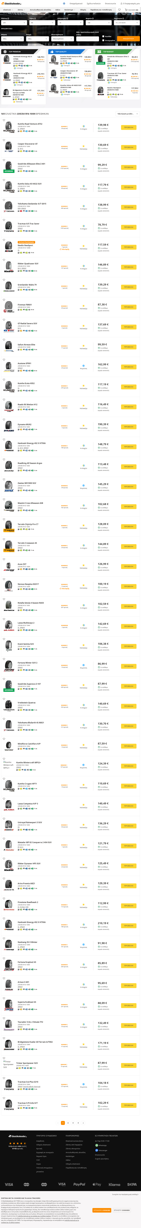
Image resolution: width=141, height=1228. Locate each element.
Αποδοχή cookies (102, 1210)
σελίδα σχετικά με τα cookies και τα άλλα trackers (34, 1216)
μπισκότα (40, 1171)
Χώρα (38, 1164)
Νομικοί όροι (41, 1156)
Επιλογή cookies (122, 1210)
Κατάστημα (69, 10)
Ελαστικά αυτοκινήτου (74, 1141)
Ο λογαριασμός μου (131, 3)
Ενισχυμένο (110, 40)
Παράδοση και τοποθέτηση (101, 10)
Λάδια (57, 10)
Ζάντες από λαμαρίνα (74, 1145)
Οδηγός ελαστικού (43, 1145)
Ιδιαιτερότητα (57, 34)
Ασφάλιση (40, 1141)
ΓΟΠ (38, 1160)
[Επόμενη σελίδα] (83, 1123)
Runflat (108, 36)
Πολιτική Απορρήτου (44, 1168)
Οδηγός (83, 10)
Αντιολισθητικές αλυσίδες (40, 10)
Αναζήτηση (128, 39)
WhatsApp (103, 1145)
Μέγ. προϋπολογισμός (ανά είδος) (87, 33)
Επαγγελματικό (76, 3)
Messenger (103, 1150)
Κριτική (39, 1148)
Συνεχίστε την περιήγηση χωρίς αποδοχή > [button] (125, 1194)
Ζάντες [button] (20, 10)
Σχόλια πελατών (94, 3)
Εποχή (28, 34)
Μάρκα (4, 34)
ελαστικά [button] (7, 10)
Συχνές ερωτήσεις (102, 1159)
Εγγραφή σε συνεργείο (45, 1152)
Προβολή (128, 127)
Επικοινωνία (110, 3)
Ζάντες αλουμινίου (73, 1148)
